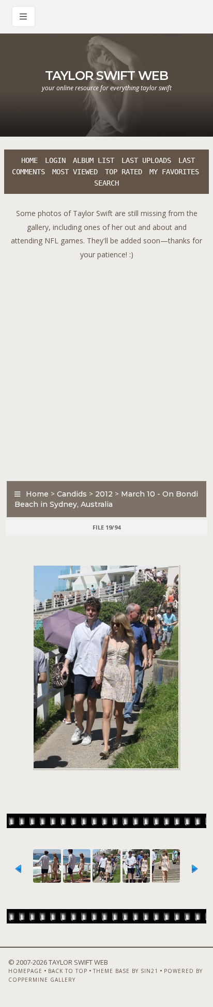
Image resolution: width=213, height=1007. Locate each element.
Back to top (67, 971)
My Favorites (174, 172)
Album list (93, 160)
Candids (72, 494)
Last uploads (146, 160)
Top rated (123, 172)
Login (55, 160)
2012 (104, 494)
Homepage (25, 971)
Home (29, 160)
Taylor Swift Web (106, 75)
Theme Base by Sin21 (125, 971)
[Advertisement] (106, 367)
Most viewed (75, 172)
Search (106, 183)
